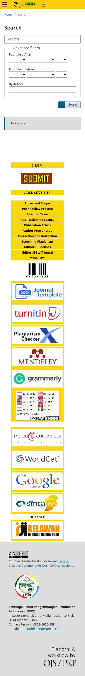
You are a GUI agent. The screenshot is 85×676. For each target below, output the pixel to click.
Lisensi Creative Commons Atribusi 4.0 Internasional (41, 563)
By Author (16, 84)
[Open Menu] (4, 4)
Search (73, 104)
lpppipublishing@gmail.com (40, 629)
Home (8, 14)
